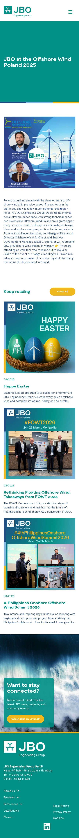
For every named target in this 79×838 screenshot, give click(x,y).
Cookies (58, 818)
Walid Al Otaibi (36, 237)
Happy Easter (17, 386)
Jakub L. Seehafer (44, 241)
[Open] (70, 12)
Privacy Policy (62, 812)
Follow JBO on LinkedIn (25, 719)
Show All (62, 291)
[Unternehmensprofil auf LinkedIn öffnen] (47, 827)
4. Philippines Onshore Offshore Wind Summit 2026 (34, 605)
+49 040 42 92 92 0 (21, 774)
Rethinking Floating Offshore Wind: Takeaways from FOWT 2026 (37, 494)
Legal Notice (61, 805)
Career (8, 817)
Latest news (11, 810)
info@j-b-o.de (21, 778)
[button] (24, 791)
